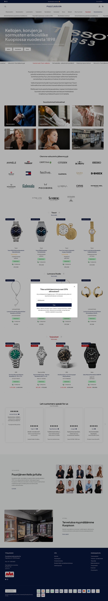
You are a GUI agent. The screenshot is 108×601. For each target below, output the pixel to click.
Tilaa (54, 305)
